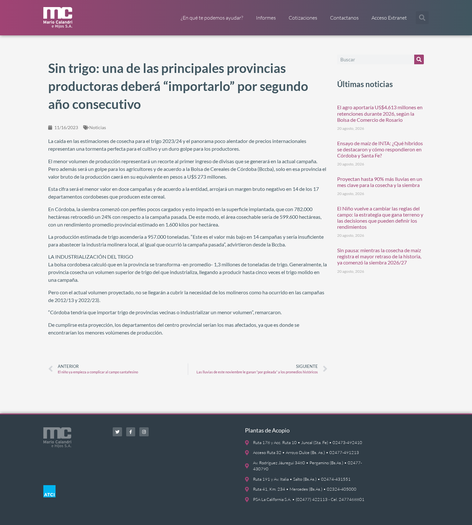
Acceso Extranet (389, 17)
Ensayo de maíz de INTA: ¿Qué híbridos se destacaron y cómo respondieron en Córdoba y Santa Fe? (380, 149)
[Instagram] (144, 432)
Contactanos (344, 17)
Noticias (97, 127)
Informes (266, 17)
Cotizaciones (303, 17)
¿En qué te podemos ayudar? (212, 17)
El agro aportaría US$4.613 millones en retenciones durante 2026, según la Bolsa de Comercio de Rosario (380, 113)
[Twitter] (117, 432)
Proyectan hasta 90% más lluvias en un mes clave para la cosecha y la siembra (379, 182)
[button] (422, 17)
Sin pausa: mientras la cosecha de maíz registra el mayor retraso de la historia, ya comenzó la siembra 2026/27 (379, 256)
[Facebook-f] (130, 432)
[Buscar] (419, 59)
